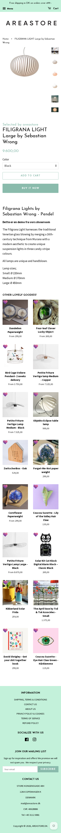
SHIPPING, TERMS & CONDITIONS (30, 699)
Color (6, 159)
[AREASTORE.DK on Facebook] (27, 740)
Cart (55, 8)
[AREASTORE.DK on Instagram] (34, 740)
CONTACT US (30, 704)
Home (6, 39)
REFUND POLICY (31, 723)
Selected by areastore (20, 124)
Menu (10, 8)
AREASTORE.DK (39, 825)
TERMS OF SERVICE (30, 718)
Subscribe (48, 769)
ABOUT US (30, 708)
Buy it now (30, 188)
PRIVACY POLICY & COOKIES (30, 713)
